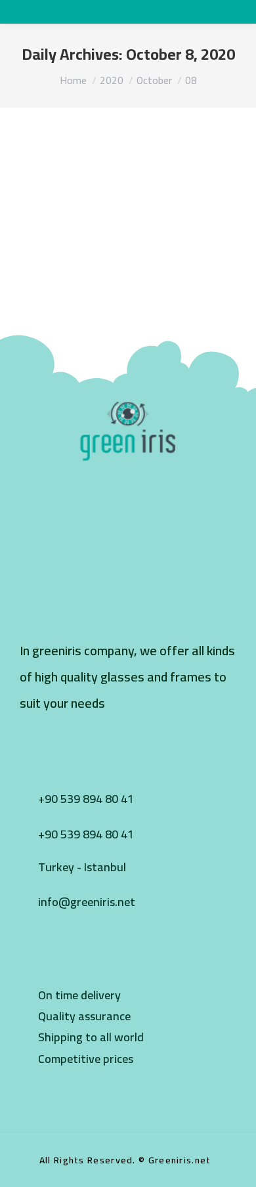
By (66, 186)
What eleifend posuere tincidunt (106, 163)
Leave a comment (195, 186)
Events (26, 186)
